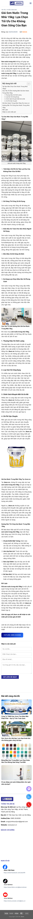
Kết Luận (5, 109)
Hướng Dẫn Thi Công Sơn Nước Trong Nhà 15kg (15, 106)
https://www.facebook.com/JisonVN (14, 872)
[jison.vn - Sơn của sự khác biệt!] (16, 3)
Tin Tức (3, 9)
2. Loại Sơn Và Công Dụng (11, 97)
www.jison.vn (12, 825)
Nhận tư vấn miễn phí (9, 112)
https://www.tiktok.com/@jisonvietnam (15, 887)
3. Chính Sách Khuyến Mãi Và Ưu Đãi (14, 99)
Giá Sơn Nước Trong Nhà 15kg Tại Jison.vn (16, 103)
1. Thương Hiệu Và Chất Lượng (12, 95)
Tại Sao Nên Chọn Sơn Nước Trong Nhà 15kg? (14, 87)
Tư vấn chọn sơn (11, 9)
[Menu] (30, 3)
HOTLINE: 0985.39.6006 (12, 635)
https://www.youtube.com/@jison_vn (14, 901)
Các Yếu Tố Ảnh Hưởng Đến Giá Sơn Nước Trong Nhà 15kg (15, 92)
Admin (24, 32)
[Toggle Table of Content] (28, 83)
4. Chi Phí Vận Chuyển (10, 101)
